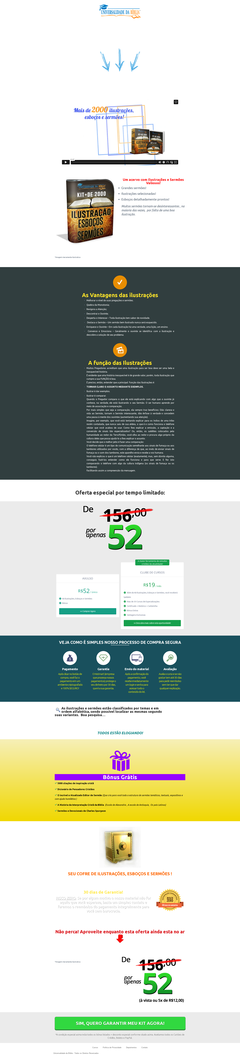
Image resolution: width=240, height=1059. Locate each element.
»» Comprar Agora (87, 611)
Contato (144, 1047)
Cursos (95, 1047)
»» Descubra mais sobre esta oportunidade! (152, 623)
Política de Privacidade (112, 1047)
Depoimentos (131, 1047)
